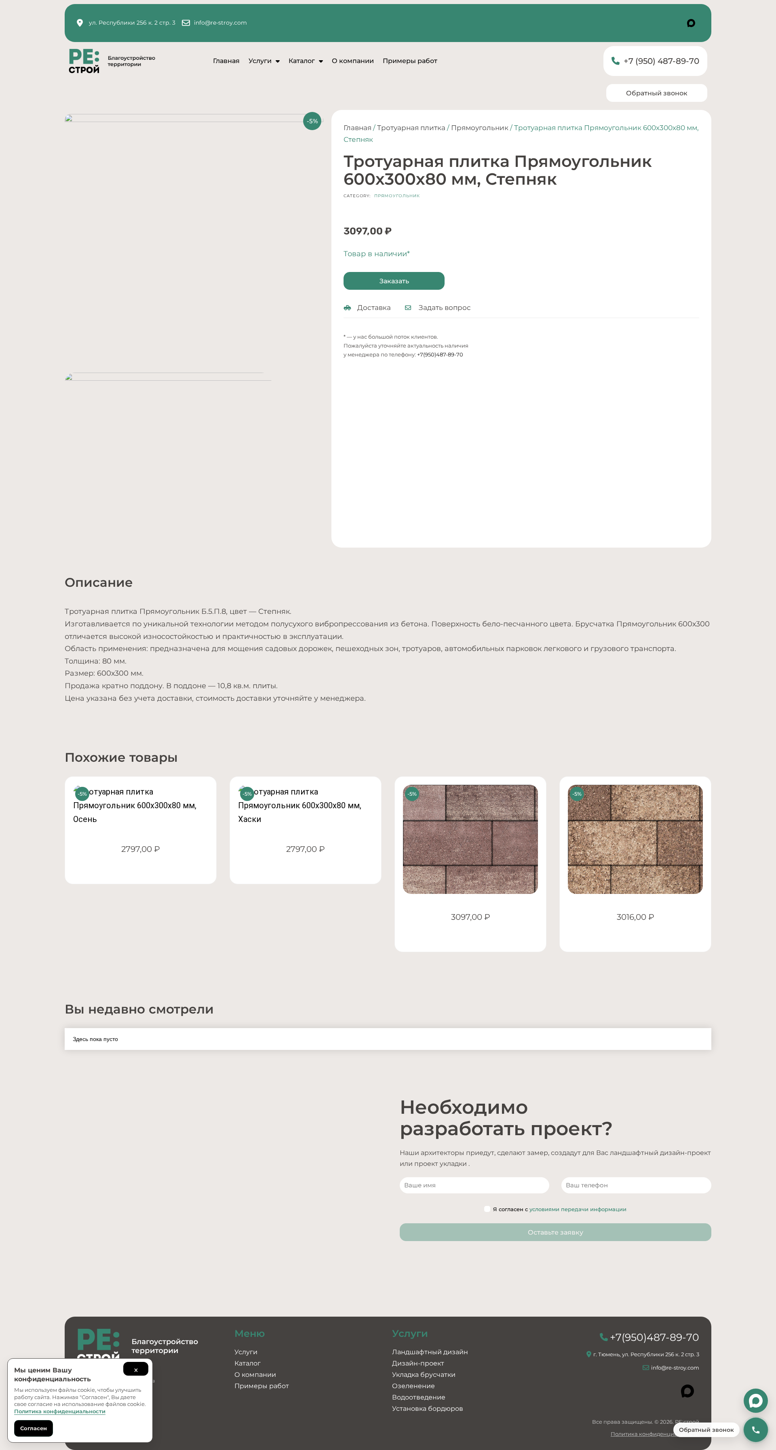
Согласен (33, 1428)
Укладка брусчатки (423, 1374)
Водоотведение (418, 1397)
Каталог (302, 61)
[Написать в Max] (756, 1401)
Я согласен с (559, 1209)
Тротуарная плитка (411, 128)
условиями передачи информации (577, 1209)
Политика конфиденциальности (655, 1434)
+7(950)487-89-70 (440, 354)
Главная (226, 61)
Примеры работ (410, 61)
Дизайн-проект (418, 1363)
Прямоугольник (479, 128)
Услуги (260, 61)
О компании (353, 61)
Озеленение (413, 1386)
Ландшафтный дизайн (430, 1352)
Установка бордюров (427, 1408)
